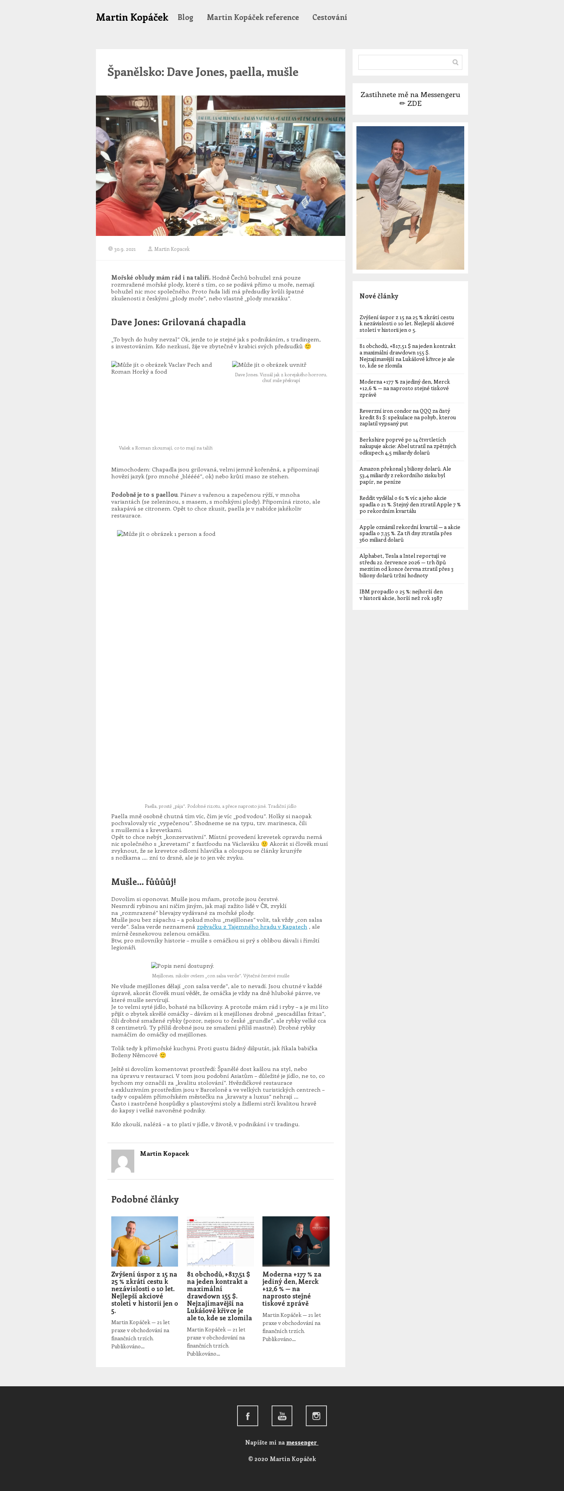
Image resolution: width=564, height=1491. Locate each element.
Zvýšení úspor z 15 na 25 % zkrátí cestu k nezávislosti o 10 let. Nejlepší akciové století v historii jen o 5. (144, 1292)
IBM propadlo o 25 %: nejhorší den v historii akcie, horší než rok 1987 (401, 594)
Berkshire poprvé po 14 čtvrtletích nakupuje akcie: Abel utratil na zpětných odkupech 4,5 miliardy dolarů (408, 446)
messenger (302, 1442)
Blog (185, 17)
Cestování (329, 17)
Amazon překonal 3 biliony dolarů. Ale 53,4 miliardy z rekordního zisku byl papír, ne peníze (405, 475)
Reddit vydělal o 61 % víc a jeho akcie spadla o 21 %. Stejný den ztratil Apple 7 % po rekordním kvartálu (410, 504)
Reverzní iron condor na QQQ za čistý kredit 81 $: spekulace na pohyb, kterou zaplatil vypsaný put (408, 417)
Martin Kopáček (132, 17)
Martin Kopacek (172, 248)
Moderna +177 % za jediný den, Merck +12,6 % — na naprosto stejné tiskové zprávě (292, 1288)
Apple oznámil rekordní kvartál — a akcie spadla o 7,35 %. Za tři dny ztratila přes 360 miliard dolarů (410, 533)
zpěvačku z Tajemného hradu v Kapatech (252, 926)
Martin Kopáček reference (253, 17)
